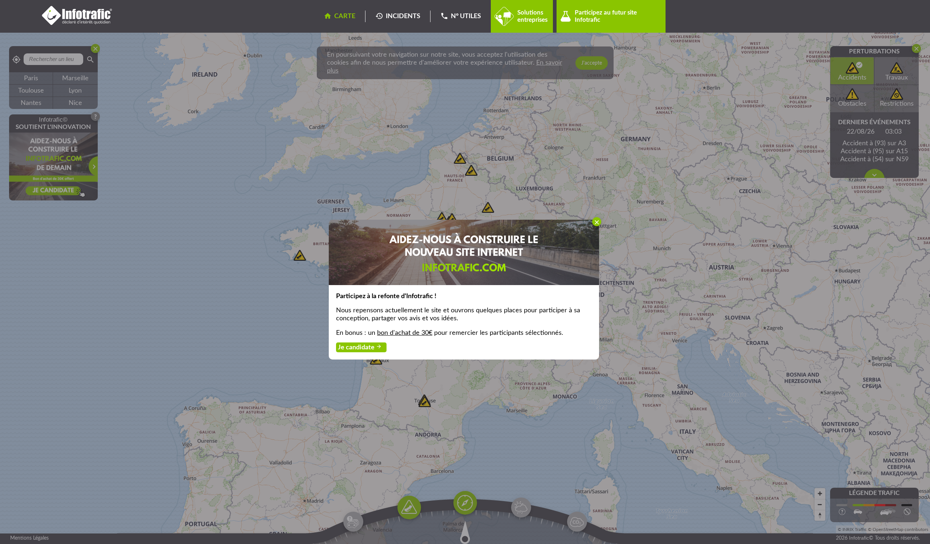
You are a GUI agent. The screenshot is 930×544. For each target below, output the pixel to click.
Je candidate (360, 347)
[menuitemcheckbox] (596, 221)
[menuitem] (464, 252)
